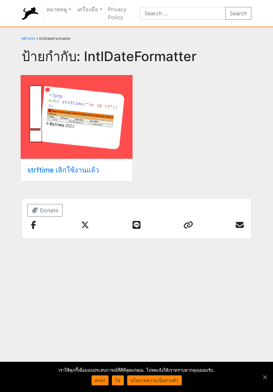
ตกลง (100, 380)
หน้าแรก (28, 38)
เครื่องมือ (87, 9)
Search (238, 13)
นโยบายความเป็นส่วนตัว (154, 380)
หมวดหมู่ (56, 9)
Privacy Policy (117, 13)
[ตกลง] (264, 377)
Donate (48, 210)
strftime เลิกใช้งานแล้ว (63, 170)
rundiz (30, 13)
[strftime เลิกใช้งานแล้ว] (77, 116)
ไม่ (118, 380)
